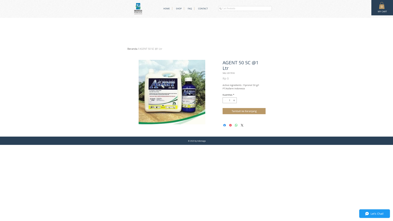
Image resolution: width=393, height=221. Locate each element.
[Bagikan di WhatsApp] (236, 125)
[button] (382, 5)
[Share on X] (242, 125)
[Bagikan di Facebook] (224, 125)
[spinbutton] (229, 100)
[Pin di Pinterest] (230, 125)
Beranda (132, 48)
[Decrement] (225, 100)
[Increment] (234, 100)
